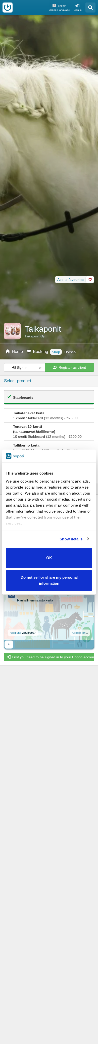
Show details (71, 539)
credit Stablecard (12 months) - (45, 415)
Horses (70, 352)
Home (17, 351)
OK (49, 558)
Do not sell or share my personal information (49, 580)
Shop (56, 352)
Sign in (78, 10)
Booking (40, 351)
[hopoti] (8, 8)
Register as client (72, 367)
